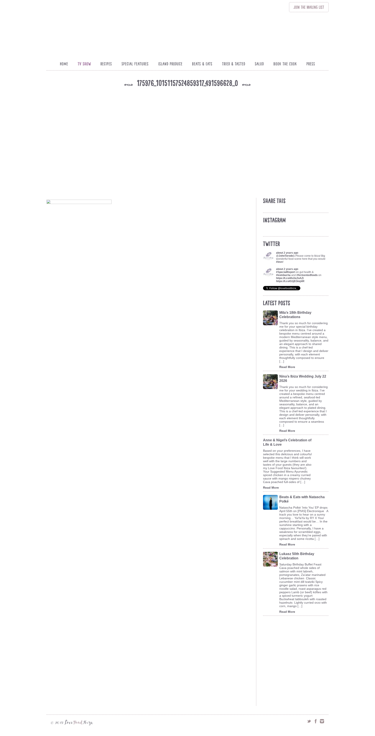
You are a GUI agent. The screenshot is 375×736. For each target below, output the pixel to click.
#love (279, 261)
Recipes (106, 63)
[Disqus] (150, 534)
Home (64, 63)
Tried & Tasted (233, 63)
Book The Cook (285, 63)
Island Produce (170, 63)
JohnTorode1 (287, 255)
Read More (287, 367)
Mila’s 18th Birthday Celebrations (295, 315)
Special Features (135, 63)
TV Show (84, 63)
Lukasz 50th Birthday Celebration (296, 556)
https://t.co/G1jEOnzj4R (290, 281)
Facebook (315, 721)
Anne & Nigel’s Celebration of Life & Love (287, 442)
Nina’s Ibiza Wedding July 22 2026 (302, 379)
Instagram (322, 721)
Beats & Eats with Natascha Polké (302, 499)
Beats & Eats (202, 63)
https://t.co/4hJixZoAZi (290, 278)
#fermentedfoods (307, 275)
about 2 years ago (287, 252)
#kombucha (283, 275)
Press (310, 63)
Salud (259, 63)
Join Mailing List (309, 7)
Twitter (309, 721)
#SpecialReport (285, 272)
